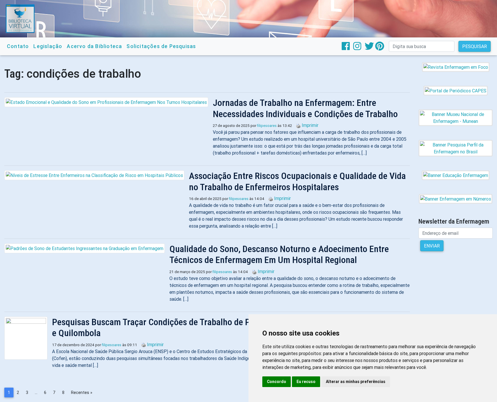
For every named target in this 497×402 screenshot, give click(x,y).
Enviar (432, 246)
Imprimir (310, 125)
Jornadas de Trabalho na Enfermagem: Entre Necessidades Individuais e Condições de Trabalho (305, 108)
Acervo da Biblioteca (94, 46)
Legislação (47, 46)
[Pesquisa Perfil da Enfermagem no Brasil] (455, 148)
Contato (18, 46)
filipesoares (267, 125)
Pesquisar (474, 46)
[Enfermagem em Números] (455, 198)
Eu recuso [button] (306, 381)
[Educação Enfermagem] (456, 175)
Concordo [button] (276, 381)
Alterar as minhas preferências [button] (355, 381)
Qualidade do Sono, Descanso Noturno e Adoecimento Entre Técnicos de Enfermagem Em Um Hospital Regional (279, 254)
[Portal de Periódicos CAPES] (455, 90)
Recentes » (81, 392)
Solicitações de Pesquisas (161, 46)
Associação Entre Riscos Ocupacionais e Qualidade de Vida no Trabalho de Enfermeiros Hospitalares (297, 181)
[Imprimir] (297, 125)
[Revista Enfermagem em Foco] (456, 67)
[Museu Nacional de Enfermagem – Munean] (455, 117)
